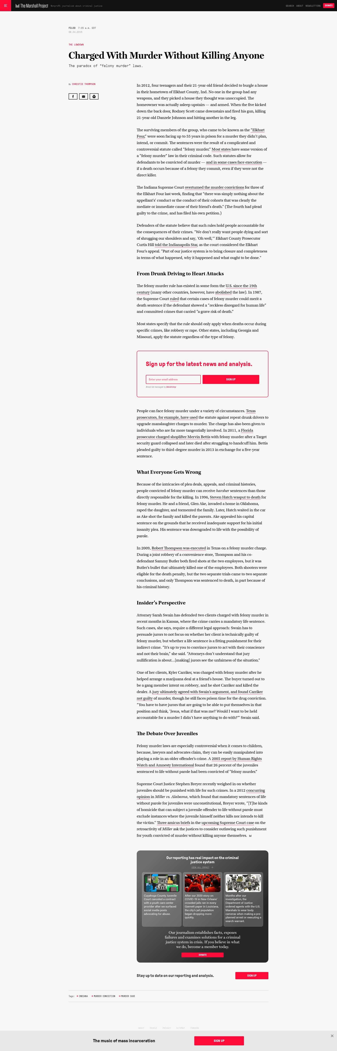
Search (290, 5)
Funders (194, 1027)
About (299, 5)
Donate (329, 5)
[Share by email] (83, 96)
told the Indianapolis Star (176, 244)
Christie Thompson (83, 83)
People (153, 1027)
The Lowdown (76, 44)
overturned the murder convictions (214, 187)
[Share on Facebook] (73, 96)
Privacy (167, 1027)
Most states (221, 149)
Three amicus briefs (173, 822)
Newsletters (313, 5)
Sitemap (180, 1027)
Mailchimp (171, 387)
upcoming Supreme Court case (227, 822)
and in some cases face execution (234, 162)
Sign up (231, 379)
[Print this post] (94, 96)
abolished (223, 292)
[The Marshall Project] (31, 5)
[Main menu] (5, 5)
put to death (250, 497)
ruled (174, 298)
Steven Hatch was (225, 497)
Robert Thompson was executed (179, 548)
